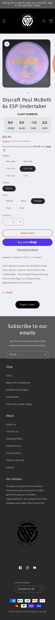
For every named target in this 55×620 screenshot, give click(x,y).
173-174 (27, 169)
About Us (11, 424)
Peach (11, 202)
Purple (38, 201)
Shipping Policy (14, 439)
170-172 (12, 169)
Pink (24, 209)
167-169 (29, 162)
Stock (9, 188)
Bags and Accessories (18, 383)
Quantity (6, 215)
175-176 (12, 177)
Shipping (6, 141)
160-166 (12, 162)
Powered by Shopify (37, 612)
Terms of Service (15, 460)
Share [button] (9, 292)
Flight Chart (27, 304)
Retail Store (12, 397)
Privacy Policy (13, 453)
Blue (25, 202)
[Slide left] (20, 93)
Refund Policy (13, 446)
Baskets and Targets (17, 390)
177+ (27, 177)
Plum (10, 209)
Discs (9, 376)
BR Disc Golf (22, 612)
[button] (3, 21)
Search (10, 467)
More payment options (27, 250)
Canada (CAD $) (26, 589)
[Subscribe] (45, 354)
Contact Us (12, 431)
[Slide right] (34, 93)
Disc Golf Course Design (19, 404)
